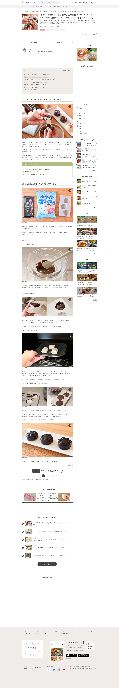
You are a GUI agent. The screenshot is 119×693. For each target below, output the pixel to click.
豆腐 (50, 6)
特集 (26, 633)
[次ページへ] (55, 476)
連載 (30, 633)
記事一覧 (71, 666)
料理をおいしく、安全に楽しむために (89, 668)
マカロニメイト (37, 633)
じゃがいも (59, 6)
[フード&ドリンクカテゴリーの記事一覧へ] (42, 30)
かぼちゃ (37, 6)
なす (28, 6)
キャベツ (46, 6)
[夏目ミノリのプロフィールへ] (47, 50)
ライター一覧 (76, 666)
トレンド (80, 2)
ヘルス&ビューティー (64, 631)
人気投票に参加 (64, 633)
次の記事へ (60, 42)
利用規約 (75, 670)
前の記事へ (34, 42)
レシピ (36, 631)
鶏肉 (66, 6)
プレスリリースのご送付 (74, 668)
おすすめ (85, 2)
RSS (80, 668)
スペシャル (56, 633)
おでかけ (50, 631)
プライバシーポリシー (82, 670)
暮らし (55, 631)
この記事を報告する (69, 465)
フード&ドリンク (75, 631)
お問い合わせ (87, 666)
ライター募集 (82, 666)
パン (63, 6)
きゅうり (42, 6)
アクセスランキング (47, 633)
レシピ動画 (74, 2)
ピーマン (32, 6)
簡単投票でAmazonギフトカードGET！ (50, 26)
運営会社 (71, 670)
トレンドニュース (29, 631)
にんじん (54, 6)
